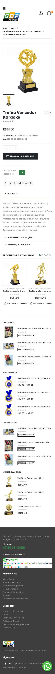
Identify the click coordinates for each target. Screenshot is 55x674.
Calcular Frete (9, 170)
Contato (6, 614)
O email (25, 183)
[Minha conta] (41, 13)
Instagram (16, 663)
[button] (5, 8)
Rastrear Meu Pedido (12, 582)
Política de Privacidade (13, 617)
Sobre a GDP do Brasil (13, 611)
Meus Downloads (11, 589)
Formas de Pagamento (13, 585)
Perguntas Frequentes (13, 592)
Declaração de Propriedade (16, 624)
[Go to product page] (14, 273)
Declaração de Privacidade (15, 598)
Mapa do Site (9, 627)
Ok (22, 172)
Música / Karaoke (9, 289)
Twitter (10, 183)
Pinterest (20, 183)
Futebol (31, 289)
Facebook (5, 183)
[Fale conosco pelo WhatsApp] (47, 666)
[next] (50, 113)
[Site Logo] (11, 16)
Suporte (6, 595)
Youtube (10, 663)
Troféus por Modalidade (24, 289)
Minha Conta (8, 579)
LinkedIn (15, 183)
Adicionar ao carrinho (22, 156)
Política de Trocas (11, 621)
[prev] (46, 113)
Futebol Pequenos (41, 289)
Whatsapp (30, 183)
